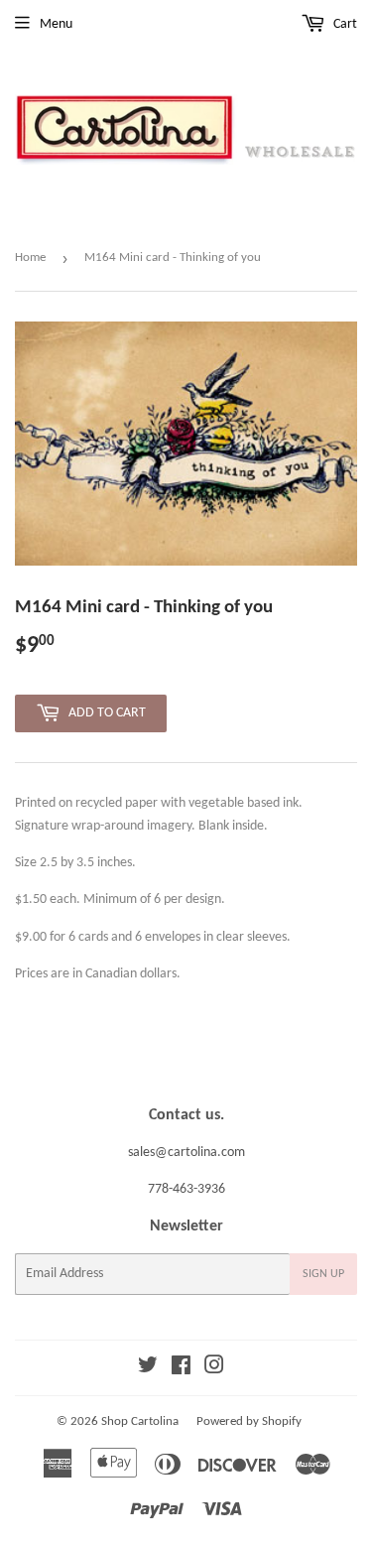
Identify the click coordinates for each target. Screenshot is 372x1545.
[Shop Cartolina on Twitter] (148, 1368)
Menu (56, 24)
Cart (343, 24)
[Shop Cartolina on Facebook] (181, 1368)
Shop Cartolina (140, 1421)
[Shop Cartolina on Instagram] (214, 1368)
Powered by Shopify (249, 1421)
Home (30, 257)
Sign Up (323, 1274)
